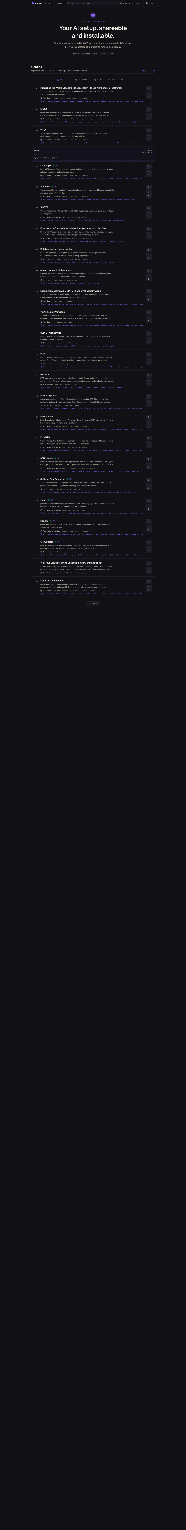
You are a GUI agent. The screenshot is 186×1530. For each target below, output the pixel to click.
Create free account (91, 776)
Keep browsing (93, 783)
